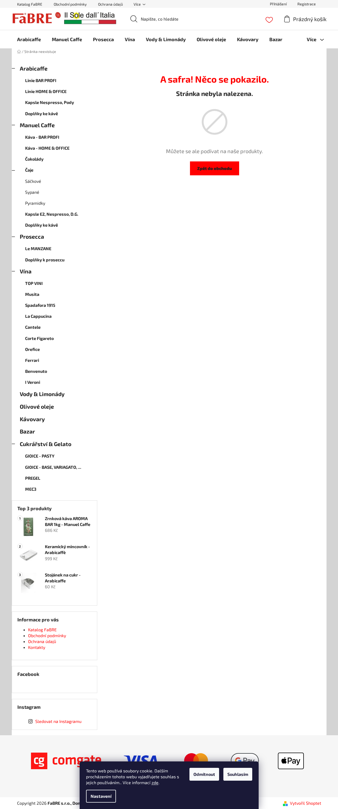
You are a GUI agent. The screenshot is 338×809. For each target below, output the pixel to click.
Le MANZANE (38, 248)
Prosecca (32, 236)
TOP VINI (34, 283)
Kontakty (36, 647)
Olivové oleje (37, 406)
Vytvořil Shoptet (305, 803)
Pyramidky (35, 203)
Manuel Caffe (37, 125)
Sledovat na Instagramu (58, 721)
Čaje (29, 169)
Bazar (27, 431)
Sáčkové (33, 181)
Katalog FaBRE (29, 4)
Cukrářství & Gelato (45, 443)
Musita (32, 294)
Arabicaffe (34, 68)
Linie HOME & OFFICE (46, 91)
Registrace (306, 4)
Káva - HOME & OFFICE (47, 147)
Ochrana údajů (110, 4)
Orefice (32, 349)
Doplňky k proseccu (44, 259)
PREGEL (32, 478)
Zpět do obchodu (214, 168)
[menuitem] (29, 39)
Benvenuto (36, 371)
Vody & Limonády (42, 393)
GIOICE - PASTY (40, 455)
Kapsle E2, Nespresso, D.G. (51, 213)
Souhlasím (237, 774)
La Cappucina (38, 316)
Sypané (32, 192)
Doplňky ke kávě (41, 113)
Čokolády (34, 158)
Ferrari (32, 360)
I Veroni (32, 382)
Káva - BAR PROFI (42, 137)
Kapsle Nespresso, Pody (49, 102)
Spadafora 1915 (40, 305)
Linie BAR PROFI (40, 80)
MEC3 (30, 488)
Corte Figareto (39, 338)
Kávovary (32, 419)
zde (154, 782)
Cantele (33, 327)
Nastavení (101, 796)
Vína (26, 271)
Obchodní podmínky (70, 4)
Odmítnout (204, 774)
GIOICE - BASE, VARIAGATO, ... (53, 467)
